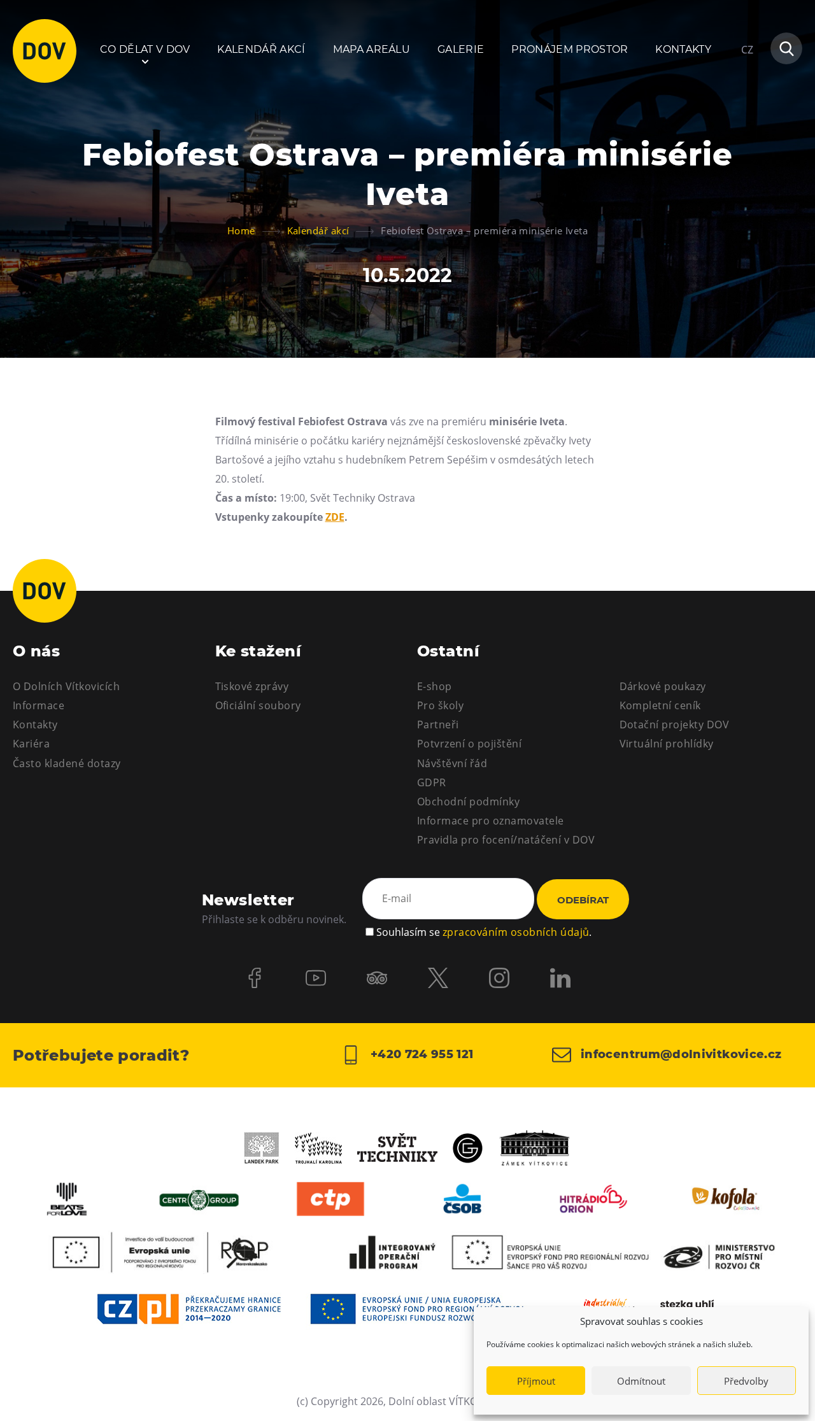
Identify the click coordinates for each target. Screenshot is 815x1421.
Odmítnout (641, 1381)
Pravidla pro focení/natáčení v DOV (506, 840)
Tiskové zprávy (252, 686)
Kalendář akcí (261, 49)
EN (748, 111)
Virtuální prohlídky (667, 744)
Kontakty (683, 49)
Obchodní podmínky (468, 802)
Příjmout (536, 1381)
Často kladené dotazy (67, 763)
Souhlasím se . (484, 932)
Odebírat (583, 900)
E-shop (434, 686)
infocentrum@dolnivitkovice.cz (680, 1054)
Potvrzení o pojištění (469, 744)
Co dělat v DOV (145, 49)
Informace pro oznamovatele (490, 821)
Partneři (438, 725)
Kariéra (31, 744)
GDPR (431, 782)
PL (747, 88)
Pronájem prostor (569, 49)
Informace (38, 705)
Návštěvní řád (452, 763)
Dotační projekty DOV (675, 725)
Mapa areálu (372, 49)
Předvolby (746, 1381)
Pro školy (440, 705)
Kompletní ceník (660, 705)
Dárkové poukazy (663, 686)
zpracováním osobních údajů (516, 932)
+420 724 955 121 (420, 1054)
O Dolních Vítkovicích (66, 686)
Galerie (460, 49)
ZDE (334, 517)
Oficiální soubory (258, 705)
